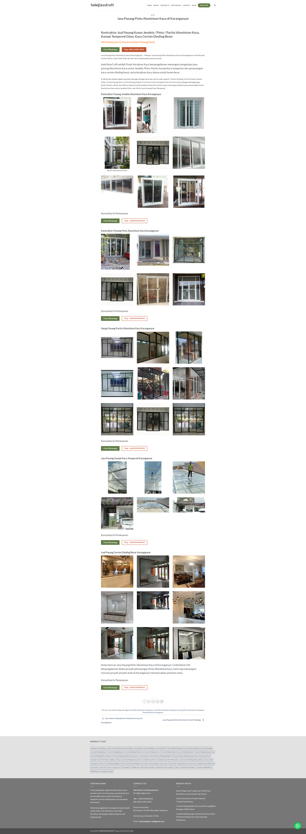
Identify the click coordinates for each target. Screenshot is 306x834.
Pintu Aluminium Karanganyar (153, 712)
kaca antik (209, 760)
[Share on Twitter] (149, 701)
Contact (187, 5)
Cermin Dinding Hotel (168, 752)
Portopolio (176, 5)
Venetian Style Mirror (188, 767)
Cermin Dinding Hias (151, 752)
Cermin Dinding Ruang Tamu (204, 752)
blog (153, 15)
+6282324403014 (145, 798)
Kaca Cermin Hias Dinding (130, 764)
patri (177, 767)
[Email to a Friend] (153, 701)
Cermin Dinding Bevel (115, 752)
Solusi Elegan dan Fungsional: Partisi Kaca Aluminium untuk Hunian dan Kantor (193, 792)
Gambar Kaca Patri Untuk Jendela (102, 760)
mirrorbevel (126, 767)
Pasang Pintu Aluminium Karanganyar (191, 710)
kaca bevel (94, 764)
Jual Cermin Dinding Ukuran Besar (191, 760)
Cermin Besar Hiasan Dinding (122, 748)
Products (165, 5)
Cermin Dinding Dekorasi (133, 752)
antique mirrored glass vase (100, 748)
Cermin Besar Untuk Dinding (144, 748)
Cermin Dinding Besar (98, 752)
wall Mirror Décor (107, 771)
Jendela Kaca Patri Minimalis (168, 760)
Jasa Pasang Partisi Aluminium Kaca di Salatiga (182, 720)
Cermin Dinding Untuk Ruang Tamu (125, 756)
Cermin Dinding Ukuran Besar (101, 756)
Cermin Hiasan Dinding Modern (160, 756)
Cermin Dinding (206, 748)
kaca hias (144, 764)
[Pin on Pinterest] (157, 701)
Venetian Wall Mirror (205, 767)
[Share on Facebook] (144, 701)
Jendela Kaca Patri (149, 760)
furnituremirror (205, 756)
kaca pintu (94, 767)
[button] (297, 825)
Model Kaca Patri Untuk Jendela (143, 767)
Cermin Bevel (160, 748)
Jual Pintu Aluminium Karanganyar (166, 710)
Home (149, 5)
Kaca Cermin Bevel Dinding (109, 764)
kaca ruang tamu (114, 767)
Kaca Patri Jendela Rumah (178, 764)
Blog (194, 5)
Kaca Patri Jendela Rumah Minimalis (201, 764)
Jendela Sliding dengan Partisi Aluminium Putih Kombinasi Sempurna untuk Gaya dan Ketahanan (195, 817)
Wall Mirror (95, 771)
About (156, 5)
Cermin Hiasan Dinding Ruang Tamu (185, 756)
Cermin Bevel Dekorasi (175, 748)
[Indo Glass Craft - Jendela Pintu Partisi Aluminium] (102, 5)
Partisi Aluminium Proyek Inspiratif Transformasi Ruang (190, 800)
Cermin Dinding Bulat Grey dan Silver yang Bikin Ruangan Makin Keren (196, 807)
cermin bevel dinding (192, 748)
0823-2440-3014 (144, 802)
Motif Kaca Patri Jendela (164, 767)
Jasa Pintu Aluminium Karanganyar (141, 710)
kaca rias (103, 767)
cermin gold (143, 756)
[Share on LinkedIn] (162, 701)
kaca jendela (154, 764)
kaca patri (163, 764)
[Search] (215, 5)
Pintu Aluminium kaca (160, 668)
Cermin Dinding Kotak (185, 752)
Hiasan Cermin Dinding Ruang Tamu (128, 760)
